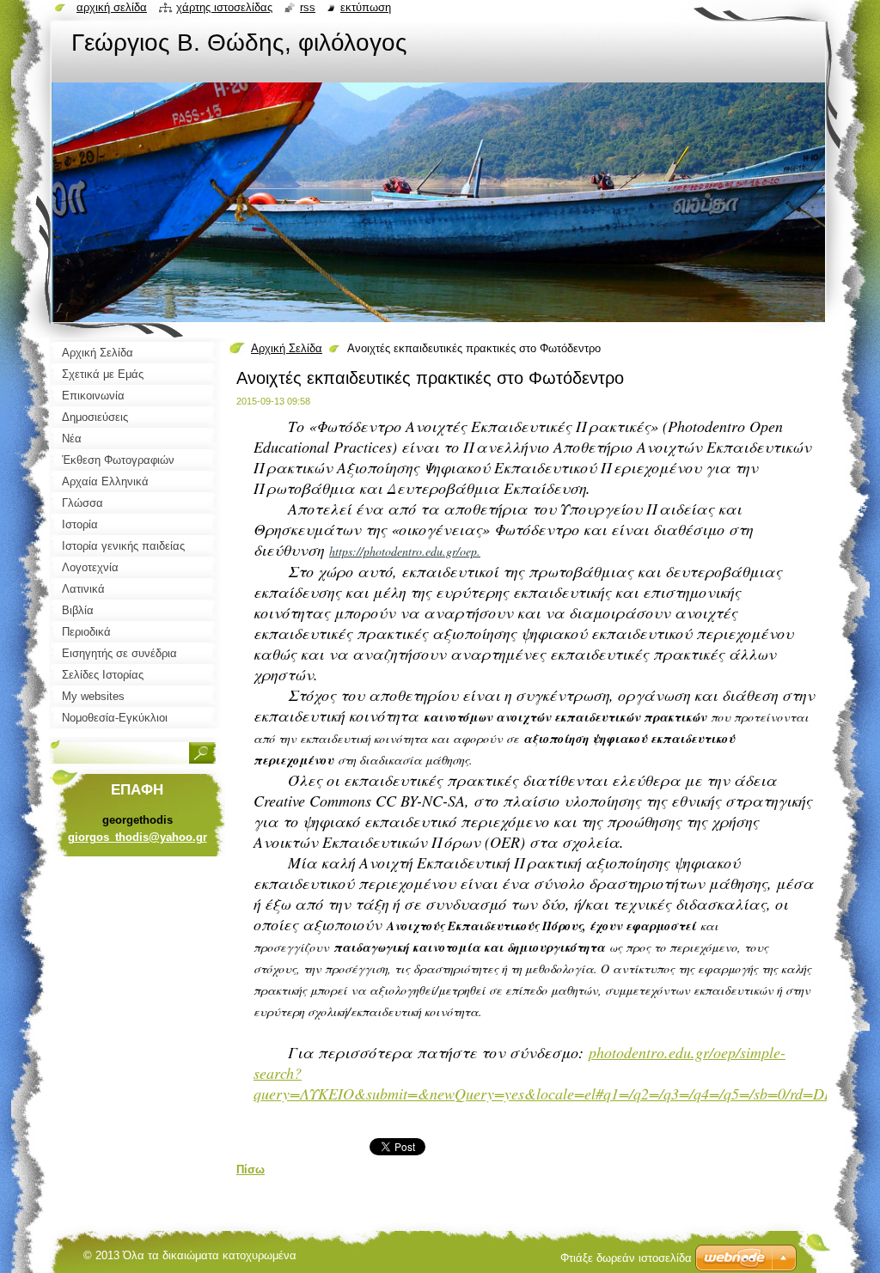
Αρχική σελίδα (111, 7)
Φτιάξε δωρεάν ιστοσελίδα (626, 1258)
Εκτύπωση (365, 7)
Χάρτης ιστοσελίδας (224, 7)
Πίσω (250, 1169)
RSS (307, 7)
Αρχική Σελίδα (286, 348)
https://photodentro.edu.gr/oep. (404, 551)
